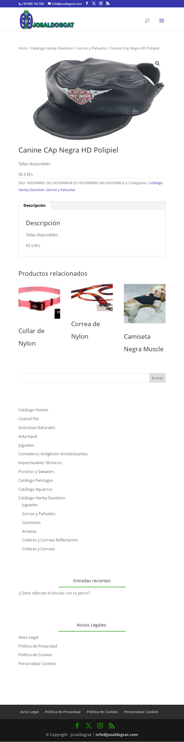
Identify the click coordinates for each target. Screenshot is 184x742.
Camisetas (31, 522)
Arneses (29, 531)
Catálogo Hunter (33, 409)
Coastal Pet (28, 418)
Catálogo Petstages (35, 480)
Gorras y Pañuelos (92, 48)
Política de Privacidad (37, 646)
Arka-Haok (27, 436)
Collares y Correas (38, 548)
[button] (157, 63)
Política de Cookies (35, 654)
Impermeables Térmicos (40, 462)
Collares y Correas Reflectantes (50, 540)
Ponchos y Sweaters (36, 471)
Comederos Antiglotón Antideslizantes (53, 453)
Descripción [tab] (34, 205)
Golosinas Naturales (36, 427)
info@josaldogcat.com (117, 734)
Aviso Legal (28, 637)
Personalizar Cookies (37, 663)
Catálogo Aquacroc (35, 489)
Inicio (22, 48)
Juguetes (26, 445)
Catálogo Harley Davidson (52, 48)
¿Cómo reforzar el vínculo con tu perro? (54, 593)
